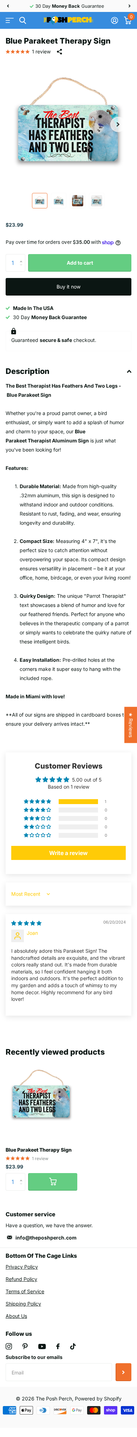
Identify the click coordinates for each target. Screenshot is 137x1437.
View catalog (10, 21)
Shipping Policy (23, 1304)
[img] (26, 923)
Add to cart (80, 263)
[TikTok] (73, 1346)
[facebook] (58, 1346)
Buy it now (68, 287)
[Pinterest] (25, 1346)
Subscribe (123, 1372)
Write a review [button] (68, 852)
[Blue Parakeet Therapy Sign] (41, 1096)
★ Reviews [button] (131, 724)
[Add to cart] (52, 1182)
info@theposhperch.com (46, 1238)
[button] (7, 6)
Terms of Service (25, 1291)
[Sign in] (114, 20)
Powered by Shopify (98, 1399)
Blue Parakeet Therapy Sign (39, 1150)
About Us (16, 1316)
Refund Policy (21, 1279)
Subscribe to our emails (34, 1357)
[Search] (22, 20)
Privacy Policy (22, 1267)
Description (28, 371)
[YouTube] (42, 1346)
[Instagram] (9, 1346)
